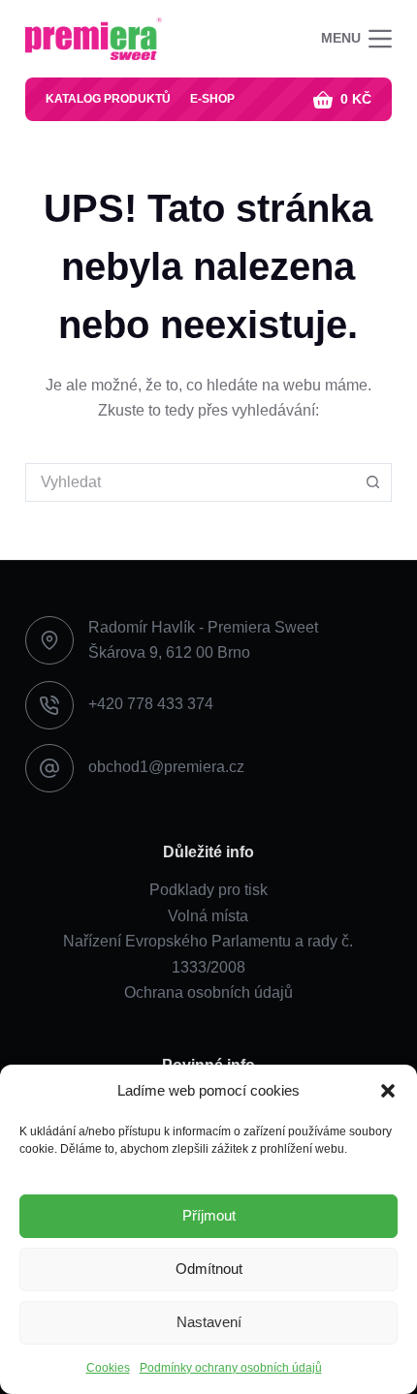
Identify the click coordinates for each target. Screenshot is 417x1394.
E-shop (212, 99)
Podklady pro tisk (208, 890)
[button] (388, 1090)
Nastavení (208, 1322)
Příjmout (209, 1215)
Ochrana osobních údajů (208, 992)
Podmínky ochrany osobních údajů (231, 1368)
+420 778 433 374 (150, 704)
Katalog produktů (108, 99)
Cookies (108, 1368)
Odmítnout (209, 1268)
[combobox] (190, 482)
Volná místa (208, 916)
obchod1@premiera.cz (166, 767)
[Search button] (372, 482)
